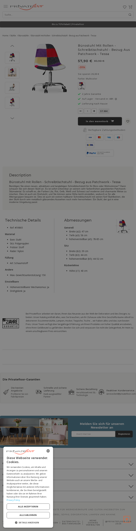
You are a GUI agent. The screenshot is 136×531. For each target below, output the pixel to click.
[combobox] (48, 451)
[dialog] (28, 487)
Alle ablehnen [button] (28, 515)
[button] (28, 522)
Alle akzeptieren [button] (28, 506)
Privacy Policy (13, 500)
